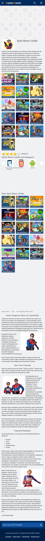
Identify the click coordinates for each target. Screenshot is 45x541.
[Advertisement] (20, 22)
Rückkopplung (35, 536)
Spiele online (16, 536)
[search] (41, 524)
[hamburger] (3, 2)
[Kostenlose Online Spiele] (13, 3)
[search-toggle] (34, 3)
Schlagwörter (26, 536)
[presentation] (3, 163)
